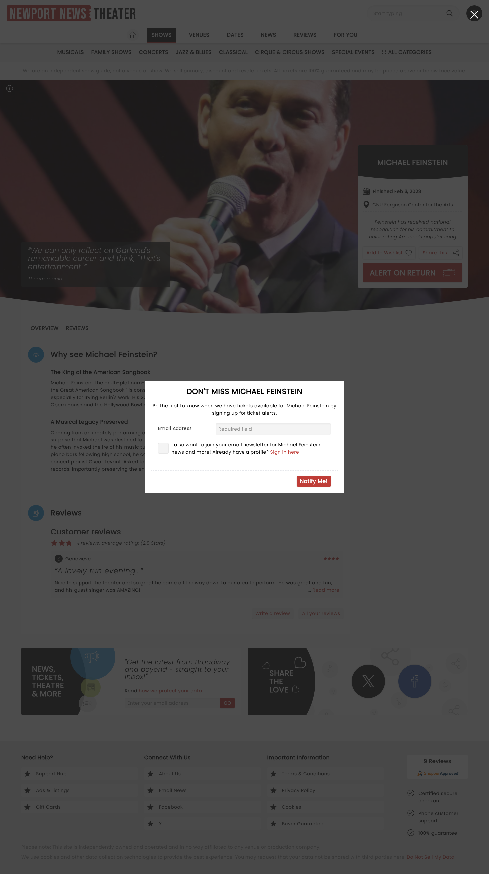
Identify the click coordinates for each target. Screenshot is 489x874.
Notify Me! (314, 481)
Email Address (175, 428)
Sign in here (284, 452)
